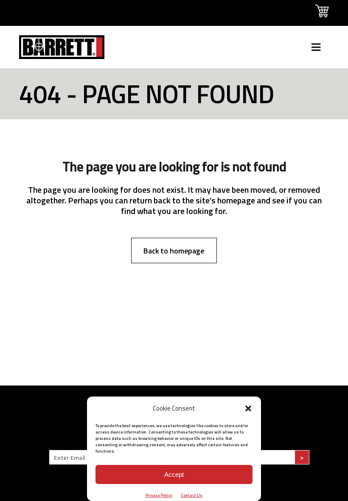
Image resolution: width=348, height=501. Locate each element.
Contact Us (191, 495)
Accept (174, 474)
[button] (248, 408)
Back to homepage (174, 250)
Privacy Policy (159, 495)
